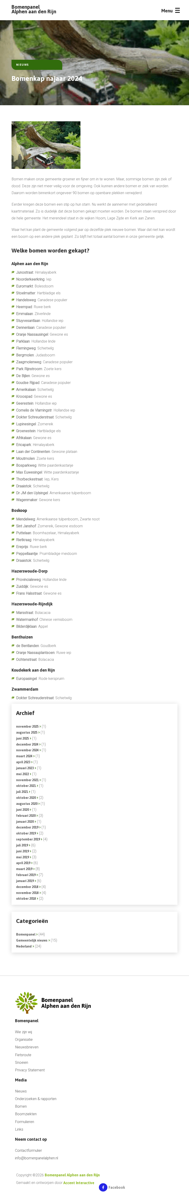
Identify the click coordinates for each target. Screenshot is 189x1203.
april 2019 (23, 863)
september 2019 (28, 839)
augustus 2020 (26, 804)
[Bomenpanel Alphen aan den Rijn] (54, 1002)
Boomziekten (26, 1114)
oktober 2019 (26, 833)
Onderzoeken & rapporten (35, 1099)
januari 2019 (25, 881)
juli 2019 (22, 845)
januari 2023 (25, 768)
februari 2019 (25, 875)
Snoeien (21, 1062)
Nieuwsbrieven (26, 1047)
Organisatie (24, 1039)
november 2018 (27, 893)
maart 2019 (24, 869)
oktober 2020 (26, 798)
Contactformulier (28, 1150)
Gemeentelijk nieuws (31, 940)
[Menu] (177, 12)
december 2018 (27, 887)
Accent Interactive (78, 1183)
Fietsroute (23, 1055)
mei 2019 (22, 857)
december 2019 (27, 827)
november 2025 (27, 726)
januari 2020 (25, 821)
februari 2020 (25, 815)
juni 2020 (22, 809)
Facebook (117, 1187)
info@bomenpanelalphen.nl (36, 1158)
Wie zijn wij (23, 1032)
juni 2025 (22, 738)
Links (19, 1129)
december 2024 (27, 744)
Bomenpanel (25, 934)
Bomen (21, 1106)
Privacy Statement (30, 1070)
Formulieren (24, 1122)
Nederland (24, 946)
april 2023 (23, 762)
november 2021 (27, 780)
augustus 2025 (26, 732)
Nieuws (21, 1091)
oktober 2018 (26, 898)
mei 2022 (22, 774)
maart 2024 (24, 756)
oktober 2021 (26, 786)
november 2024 (27, 750)
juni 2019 (22, 851)
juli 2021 (22, 792)
